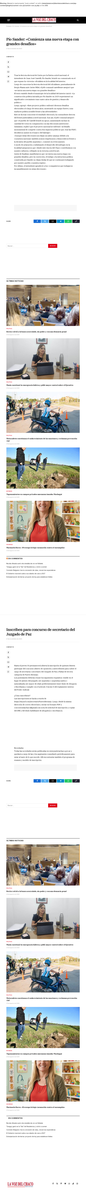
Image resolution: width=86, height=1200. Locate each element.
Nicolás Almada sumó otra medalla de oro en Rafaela (24, 563)
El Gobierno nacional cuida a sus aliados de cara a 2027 (25, 573)
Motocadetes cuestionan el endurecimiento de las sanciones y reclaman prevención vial (41, 440)
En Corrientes (15, 558)
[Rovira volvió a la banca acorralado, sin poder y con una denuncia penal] (43, 305)
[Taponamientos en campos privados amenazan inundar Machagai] (43, 468)
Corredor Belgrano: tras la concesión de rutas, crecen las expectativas (30, 570)
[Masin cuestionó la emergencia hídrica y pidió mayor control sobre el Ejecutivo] (43, 358)
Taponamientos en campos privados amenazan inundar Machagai (34, 494)
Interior (9, 491)
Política (9, 328)
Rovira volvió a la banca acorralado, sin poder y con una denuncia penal (36, 332)
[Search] (77, 20)
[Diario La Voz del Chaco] (44, 20)
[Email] (8, 72)
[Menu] (8, 20)
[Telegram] (8, 77)
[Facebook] (8, 62)
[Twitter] (8, 67)
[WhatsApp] (8, 81)
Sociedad (9, 544)
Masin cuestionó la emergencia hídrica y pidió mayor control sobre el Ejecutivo (39, 385)
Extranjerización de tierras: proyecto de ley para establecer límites (29, 577)
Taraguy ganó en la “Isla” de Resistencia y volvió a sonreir (26, 567)
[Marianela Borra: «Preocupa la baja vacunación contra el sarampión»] (43, 521)
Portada (8, 26)
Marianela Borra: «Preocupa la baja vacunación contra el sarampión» (35, 548)
